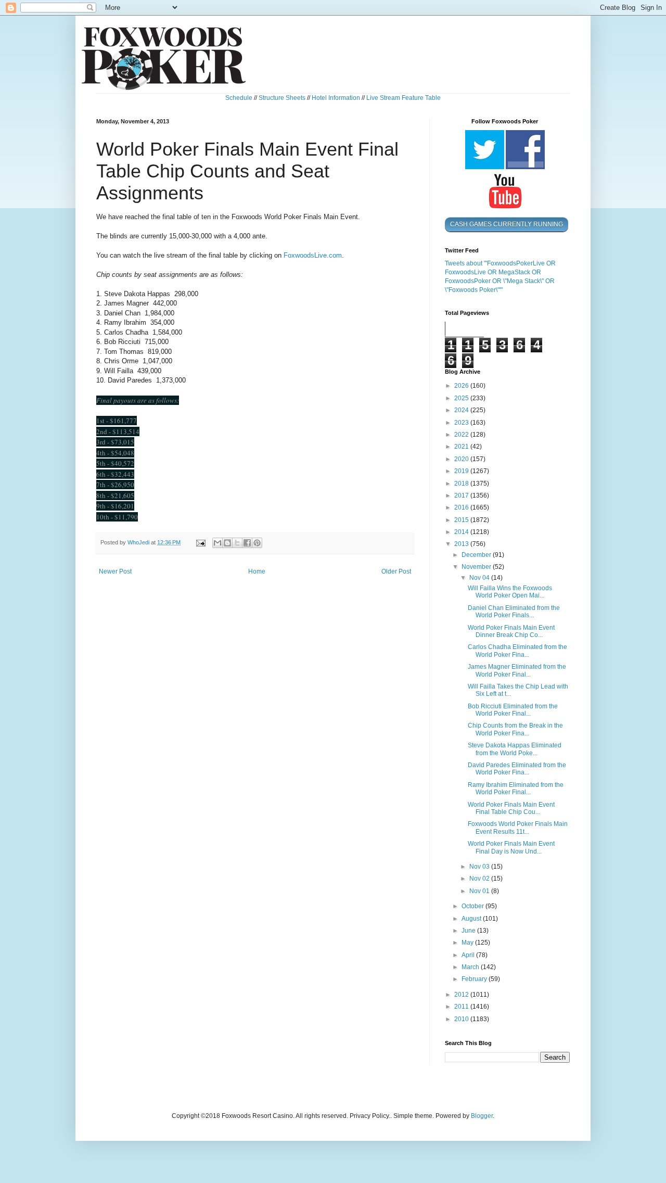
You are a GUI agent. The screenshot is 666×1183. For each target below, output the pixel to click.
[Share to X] (237, 543)
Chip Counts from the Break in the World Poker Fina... (515, 729)
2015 (462, 520)
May (468, 942)
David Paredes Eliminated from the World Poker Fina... (517, 768)
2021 (462, 446)
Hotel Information (336, 97)
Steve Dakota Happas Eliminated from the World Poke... (514, 749)
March (471, 967)
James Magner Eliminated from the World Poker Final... (517, 670)
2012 (462, 994)
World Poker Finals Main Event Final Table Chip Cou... (511, 808)
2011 (462, 1006)
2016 (462, 507)
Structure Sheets (282, 97)
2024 (462, 410)
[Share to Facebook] (247, 543)
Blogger (482, 1116)
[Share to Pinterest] (257, 543)
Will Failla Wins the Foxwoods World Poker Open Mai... (510, 591)
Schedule (238, 97)
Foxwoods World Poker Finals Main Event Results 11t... (518, 827)
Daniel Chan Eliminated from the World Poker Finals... (514, 611)
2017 (462, 495)
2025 (462, 398)
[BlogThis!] (227, 543)
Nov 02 (480, 878)
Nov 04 (480, 577)
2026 (462, 385)
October (473, 906)
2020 (462, 459)
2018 (462, 483)
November (477, 566)
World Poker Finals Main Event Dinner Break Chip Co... (511, 631)
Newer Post (115, 571)
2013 (462, 544)
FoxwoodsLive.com (313, 255)
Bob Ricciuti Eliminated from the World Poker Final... (513, 710)
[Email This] (217, 543)
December (477, 554)
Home (256, 571)
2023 (462, 422)
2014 (462, 532)
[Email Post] (200, 542)
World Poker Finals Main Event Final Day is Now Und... (511, 847)
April (469, 955)
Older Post (396, 571)
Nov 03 (480, 866)
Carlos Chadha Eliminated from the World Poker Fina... (517, 650)
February (475, 979)
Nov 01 (480, 891)
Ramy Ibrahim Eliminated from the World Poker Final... (515, 788)
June (469, 930)
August (472, 918)
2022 (462, 434)
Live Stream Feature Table (403, 97)
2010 (462, 1019)
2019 (462, 471)
